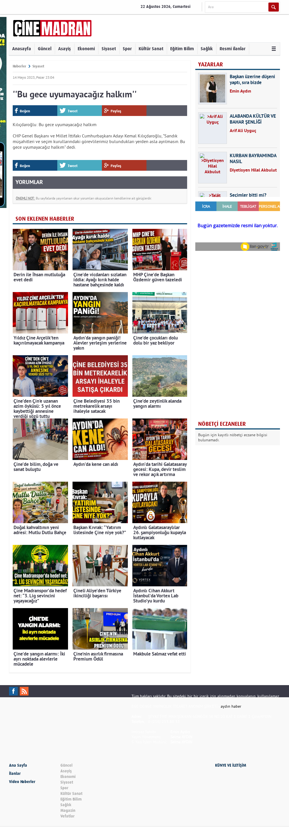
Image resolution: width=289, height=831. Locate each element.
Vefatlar (67, 816)
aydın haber (231, 706)
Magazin (67, 810)
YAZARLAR (210, 64)
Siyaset (109, 48)
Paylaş (116, 111)
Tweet (73, 111)
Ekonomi (86, 48)
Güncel (44, 48)
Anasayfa (21, 48)
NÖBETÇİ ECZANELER (222, 424)
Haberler (19, 66)
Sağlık (207, 48)
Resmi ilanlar (233, 48)
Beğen (25, 111)
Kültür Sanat (151, 48)
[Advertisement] (237, 291)
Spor (127, 48)
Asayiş (64, 48)
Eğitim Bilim (182, 48)
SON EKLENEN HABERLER (45, 219)
